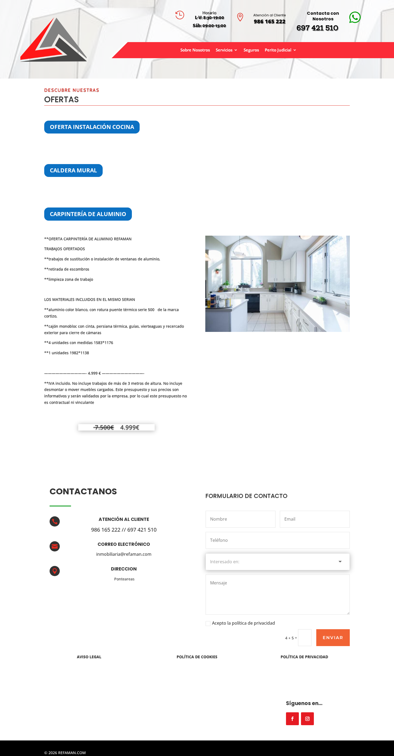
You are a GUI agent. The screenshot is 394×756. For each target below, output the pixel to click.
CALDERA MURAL (73, 170)
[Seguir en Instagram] (307, 718)
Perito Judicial (278, 50)
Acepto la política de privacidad (243, 623)
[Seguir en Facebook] (292, 718)
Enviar (333, 637)
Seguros (251, 50)
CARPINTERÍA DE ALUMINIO (88, 214)
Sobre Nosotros (195, 50)
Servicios (224, 50)
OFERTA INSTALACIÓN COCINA (92, 127)
